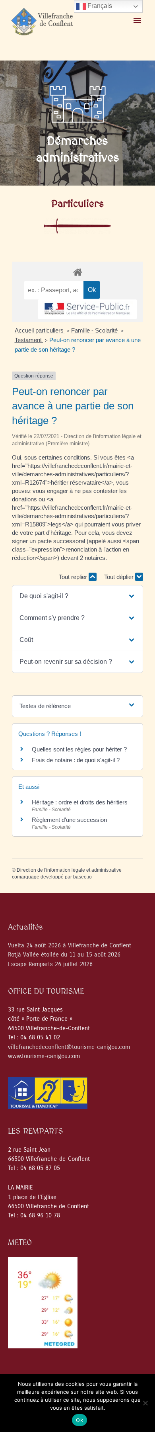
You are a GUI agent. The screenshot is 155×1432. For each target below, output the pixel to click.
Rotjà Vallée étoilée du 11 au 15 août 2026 (64, 954)
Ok (79, 1420)
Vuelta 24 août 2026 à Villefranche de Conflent (69, 945)
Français (99, 5)
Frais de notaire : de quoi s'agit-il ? (76, 760)
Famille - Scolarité (95, 330)
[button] (77, 596)
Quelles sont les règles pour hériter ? (79, 749)
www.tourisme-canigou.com (44, 1056)
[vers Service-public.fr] (87, 309)
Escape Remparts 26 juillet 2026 (50, 964)
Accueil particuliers (40, 330)
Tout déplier (119, 576)
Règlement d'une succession (69, 819)
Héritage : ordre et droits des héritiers (80, 802)
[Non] (145, 1403)
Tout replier (74, 576)
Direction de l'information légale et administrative (69, 870)
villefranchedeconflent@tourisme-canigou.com (69, 1047)
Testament (29, 339)
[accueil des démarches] (77, 271)
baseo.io (82, 877)
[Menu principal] (137, 21)
